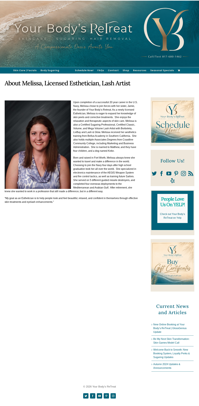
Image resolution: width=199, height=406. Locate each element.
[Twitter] (154, 173)
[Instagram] (183, 173)
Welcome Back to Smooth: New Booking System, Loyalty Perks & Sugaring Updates (171, 353)
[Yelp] (172, 180)
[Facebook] (161, 173)
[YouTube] (168, 173)
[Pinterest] (176, 173)
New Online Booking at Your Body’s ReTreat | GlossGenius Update (170, 328)
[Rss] (190, 173)
